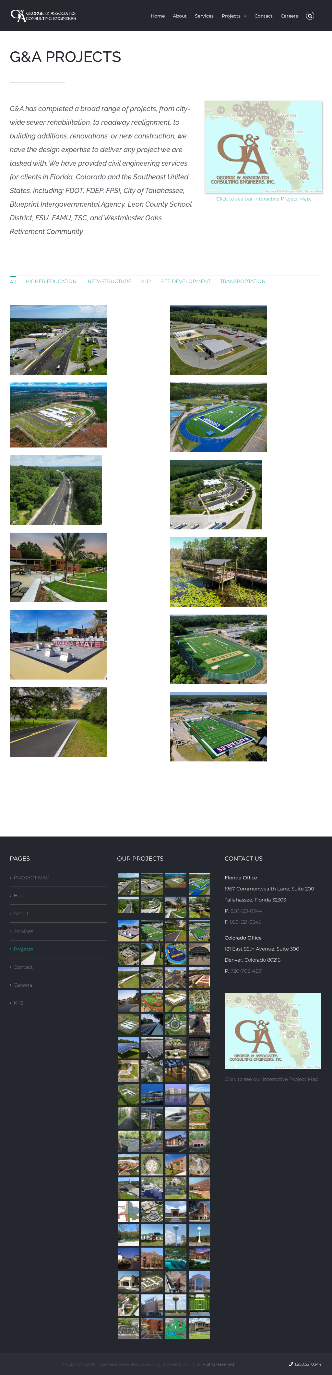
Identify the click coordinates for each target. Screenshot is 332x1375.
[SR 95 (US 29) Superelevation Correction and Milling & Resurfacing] (128, 905)
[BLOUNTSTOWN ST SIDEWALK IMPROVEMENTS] (152, 954)
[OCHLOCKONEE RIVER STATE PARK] (152, 1188)
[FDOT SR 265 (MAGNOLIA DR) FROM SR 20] (175, 977)
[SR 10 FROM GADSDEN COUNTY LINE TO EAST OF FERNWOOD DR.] (152, 1118)
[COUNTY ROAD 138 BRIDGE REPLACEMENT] (175, 1118)
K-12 (18, 1003)
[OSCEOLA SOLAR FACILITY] (128, 1047)
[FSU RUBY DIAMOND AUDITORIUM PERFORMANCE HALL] (199, 1258)
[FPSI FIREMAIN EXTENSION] (175, 1281)
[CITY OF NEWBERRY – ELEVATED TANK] (175, 1305)
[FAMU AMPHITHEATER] (199, 954)
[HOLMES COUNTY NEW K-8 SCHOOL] (128, 1094)
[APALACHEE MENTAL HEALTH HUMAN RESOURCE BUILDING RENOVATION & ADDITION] (199, 1328)
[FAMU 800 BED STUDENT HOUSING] (175, 1047)
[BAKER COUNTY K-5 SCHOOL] (175, 880)
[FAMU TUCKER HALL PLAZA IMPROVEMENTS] (152, 1328)
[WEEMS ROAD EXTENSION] (128, 977)
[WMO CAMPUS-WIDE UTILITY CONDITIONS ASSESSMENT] (199, 1047)
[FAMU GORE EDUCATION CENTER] (152, 1305)
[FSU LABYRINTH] (152, 1164)
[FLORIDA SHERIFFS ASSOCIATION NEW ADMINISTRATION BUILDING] (175, 1071)
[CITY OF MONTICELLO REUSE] (199, 1071)
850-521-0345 (245, 922)
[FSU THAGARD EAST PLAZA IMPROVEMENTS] (128, 1305)
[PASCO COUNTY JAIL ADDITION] (175, 1094)
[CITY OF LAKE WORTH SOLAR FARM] (152, 1047)
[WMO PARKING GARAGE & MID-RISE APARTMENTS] (128, 1164)
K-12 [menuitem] (146, 281)
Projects (23, 949)
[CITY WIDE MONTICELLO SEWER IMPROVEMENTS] (128, 1211)
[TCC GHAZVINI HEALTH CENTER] (152, 1094)
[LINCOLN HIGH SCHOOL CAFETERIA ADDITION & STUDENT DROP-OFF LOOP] (128, 1258)
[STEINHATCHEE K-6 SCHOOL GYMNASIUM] (152, 1235)
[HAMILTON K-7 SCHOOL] (128, 1024)
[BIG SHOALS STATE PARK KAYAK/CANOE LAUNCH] (199, 1141)
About (21, 913)
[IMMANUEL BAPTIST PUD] (175, 1141)
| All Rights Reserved (213, 1364)
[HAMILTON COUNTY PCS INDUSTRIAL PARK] (199, 1235)
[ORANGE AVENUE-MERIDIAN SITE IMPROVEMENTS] (128, 1071)
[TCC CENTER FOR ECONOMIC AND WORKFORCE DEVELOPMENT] (199, 1281)
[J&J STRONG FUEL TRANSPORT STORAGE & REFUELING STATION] (152, 884)
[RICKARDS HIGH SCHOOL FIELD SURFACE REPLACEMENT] (175, 954)
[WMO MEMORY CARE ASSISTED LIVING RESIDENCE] (128, 954)
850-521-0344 (246, 911)
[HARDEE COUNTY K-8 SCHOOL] (152, 1281)
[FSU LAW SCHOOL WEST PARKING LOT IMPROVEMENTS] (175, 1188)
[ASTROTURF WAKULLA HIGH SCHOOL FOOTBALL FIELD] (199, 930)
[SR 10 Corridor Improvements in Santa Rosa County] (128, 884)
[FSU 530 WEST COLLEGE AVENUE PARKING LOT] (128, 1328)
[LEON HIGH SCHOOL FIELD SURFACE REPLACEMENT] (152, 1001)
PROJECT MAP (32, 878)
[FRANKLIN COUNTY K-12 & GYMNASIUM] (175, 1211)
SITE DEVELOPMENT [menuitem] (185, 281)
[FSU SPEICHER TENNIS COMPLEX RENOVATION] (199, 977)
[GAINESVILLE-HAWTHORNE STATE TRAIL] (128, 1118)
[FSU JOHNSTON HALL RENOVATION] (175, 1164)
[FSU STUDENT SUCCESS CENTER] (199, 1188)
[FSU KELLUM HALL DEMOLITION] (199, 1164)
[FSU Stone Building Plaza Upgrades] (175, 907)
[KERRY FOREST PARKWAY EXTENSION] (175, 1024)
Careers (23, 985)
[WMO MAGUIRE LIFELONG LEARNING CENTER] (128, 1001)
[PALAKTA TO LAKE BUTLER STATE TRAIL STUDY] (152, 1141)
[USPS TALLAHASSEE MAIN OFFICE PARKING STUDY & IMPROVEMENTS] (152, 977)
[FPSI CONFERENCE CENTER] (128, 1281)
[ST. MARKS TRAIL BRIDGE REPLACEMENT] (152, 1024)
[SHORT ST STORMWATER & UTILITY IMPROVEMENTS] (199, 1001)
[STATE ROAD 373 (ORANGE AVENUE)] (152, 1071)
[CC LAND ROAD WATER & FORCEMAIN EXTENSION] (175, 1258)
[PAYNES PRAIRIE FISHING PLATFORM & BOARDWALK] (199, 1094)
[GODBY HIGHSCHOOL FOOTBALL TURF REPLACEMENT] (199, 884)
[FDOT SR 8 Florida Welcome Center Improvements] (152, 905)
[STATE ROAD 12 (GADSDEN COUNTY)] (199, 1024)
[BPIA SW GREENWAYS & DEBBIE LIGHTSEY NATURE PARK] (199, 907)
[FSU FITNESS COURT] (128, 930)
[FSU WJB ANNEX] (152, 1258)
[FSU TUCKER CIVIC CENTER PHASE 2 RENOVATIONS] (128, 1188)
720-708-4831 (247, 971)
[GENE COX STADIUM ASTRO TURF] (199, 1305)
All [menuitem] (13, 282)
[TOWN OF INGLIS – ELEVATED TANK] (175, 1235)
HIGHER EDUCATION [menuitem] (51, 281)
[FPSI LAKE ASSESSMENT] (175, 1328)
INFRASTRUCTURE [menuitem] (108, 281)
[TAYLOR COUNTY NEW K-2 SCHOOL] (175, 1001)
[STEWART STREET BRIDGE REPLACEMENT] (128, 1141)
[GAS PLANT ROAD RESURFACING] (175, 930)
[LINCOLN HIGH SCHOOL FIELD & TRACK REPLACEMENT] (152, 930)
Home (21, 895)
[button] (310, 15)
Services (23, 931)
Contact (23, 967)
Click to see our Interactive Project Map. (263, 199)
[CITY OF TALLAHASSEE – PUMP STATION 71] (128, 1235)
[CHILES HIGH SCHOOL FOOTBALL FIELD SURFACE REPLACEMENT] (199, 1118)
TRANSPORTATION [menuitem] (243, 281)
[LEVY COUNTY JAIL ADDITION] (152, 1211)
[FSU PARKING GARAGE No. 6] (199, 1211)
